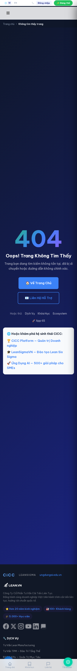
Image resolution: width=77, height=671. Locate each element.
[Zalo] (43, 626)
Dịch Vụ (30, 313)
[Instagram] (21, 626)
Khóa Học (44, 313)
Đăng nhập (44, 3)
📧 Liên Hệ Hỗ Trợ (38, 298)
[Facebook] (6, 626)
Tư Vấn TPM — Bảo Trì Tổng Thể (21, 651)
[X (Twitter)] (13, 626)
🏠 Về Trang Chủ (38, 283)
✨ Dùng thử (63, 3)
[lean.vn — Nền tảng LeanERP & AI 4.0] (38, 585)
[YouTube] (28, 626)
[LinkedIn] (36, 626)
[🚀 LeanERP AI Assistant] (68, 661)
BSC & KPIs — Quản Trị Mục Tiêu (21, 657)
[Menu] (8, 13)
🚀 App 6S (38, 320)
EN (15, 3)
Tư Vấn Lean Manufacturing (19, 645)
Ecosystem (60, 313)
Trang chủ (8, 24)
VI (9, 3)
